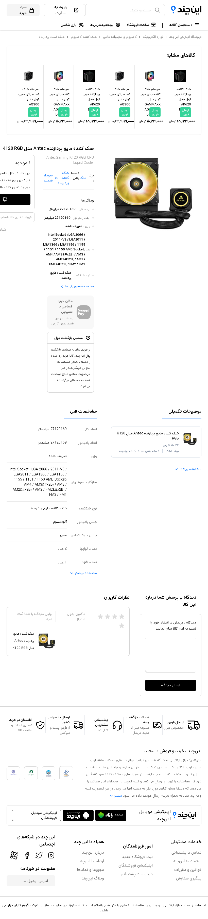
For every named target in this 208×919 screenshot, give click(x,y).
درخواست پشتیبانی (137, 874)
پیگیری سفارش (188, 878)
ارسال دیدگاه (170, 685)
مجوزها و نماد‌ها (90, 870)
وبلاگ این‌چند (92, 878)
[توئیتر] (39, 855)
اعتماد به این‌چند (187, 861)
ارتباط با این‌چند (91, 861)
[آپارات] (14, 855)
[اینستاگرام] (51, 855)
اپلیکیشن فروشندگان (135, 865)
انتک (82, 177)
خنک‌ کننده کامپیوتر (84, 36)
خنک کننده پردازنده (52, 36)
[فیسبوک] (27, 855)
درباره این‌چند (93, 852)
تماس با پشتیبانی (186, 852)
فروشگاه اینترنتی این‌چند (185, 36)
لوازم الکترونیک (153, 36)
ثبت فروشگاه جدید (137, 857)
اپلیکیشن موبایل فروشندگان (44, 815)
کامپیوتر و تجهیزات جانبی (120, 36)
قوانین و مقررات (187, 870)
